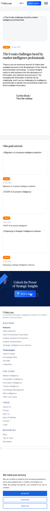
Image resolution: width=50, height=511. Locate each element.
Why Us (6, 414)
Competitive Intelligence (13, 379)
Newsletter (7, 441)
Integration (7, 364)
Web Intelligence (10, 393)
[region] (25, 491)
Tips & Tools (8, 438)
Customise (25, 500)
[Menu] (46, 3)
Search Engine (9, 354)
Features (6, 327)
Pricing (5, 410)
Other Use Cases (10, 397)
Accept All (25, 493)
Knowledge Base (10, 357)
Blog (5, 434)
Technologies (9, 350)
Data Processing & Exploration (15, 334)
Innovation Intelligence (12, 383)
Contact (6, 421)
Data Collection (9, 331)
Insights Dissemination (12, 341)
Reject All (25, 506)
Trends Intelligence (11, 386)
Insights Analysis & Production (15, 338)
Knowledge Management (13, 390)
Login (5, 424)
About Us (7, 407)
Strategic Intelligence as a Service (17, 345)
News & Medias (9, 417)
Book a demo (34, 3)
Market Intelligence (11, 375)
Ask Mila (6, 361)
